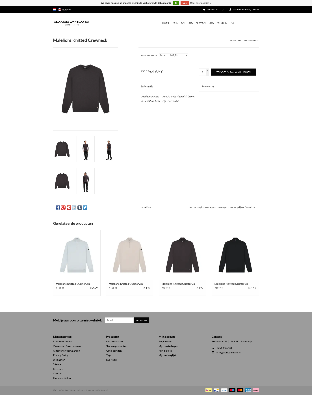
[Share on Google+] (63, 207)
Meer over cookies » (200, 3)
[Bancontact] (216, 390)
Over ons (58, 368)
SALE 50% (187, 22)
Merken (222, 22)
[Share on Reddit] (74, 207)
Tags (108, 355)
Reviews (208, 86)
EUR (64, 9)
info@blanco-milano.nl (228, 352)
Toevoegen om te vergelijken (230, 207)
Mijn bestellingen (168, 346)
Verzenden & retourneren (67, 346)
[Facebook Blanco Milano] (250, 320)
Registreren (165, 341)
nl (54, 9)
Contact (57, 373)
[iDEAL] (208, 390)
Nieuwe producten (116, 346)
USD (70, 9)
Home (166, 22)
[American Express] (248, 390)
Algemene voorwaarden (66, 350)
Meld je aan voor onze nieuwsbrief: (77, 320)
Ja (176, 3)
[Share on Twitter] (85, 207)
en (59, 9)
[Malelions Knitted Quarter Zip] (77, 255)
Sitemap (57, 364)
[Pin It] (69, 207)
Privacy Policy (60, 355)
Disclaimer (59, 359)
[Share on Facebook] (58, 207)
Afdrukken (251, 207)
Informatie (147, 86)
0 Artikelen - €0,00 (216, 9)
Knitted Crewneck (248, 40)
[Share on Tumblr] (79, 207)
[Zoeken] (232, 23)
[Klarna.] (255, 390)
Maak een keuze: (150, 55)
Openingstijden (62, 377)
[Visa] (224, 390)
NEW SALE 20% (205, 22)
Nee (185, 3)
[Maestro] (232, 390)
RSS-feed (111, 359)
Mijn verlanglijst (167, 355)
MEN (175, 22)
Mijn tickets (165, 350)
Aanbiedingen (114, 350)
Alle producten (114, 341)
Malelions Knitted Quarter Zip (73, 283)
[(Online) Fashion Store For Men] (81, 22)
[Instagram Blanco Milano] (256, 320)
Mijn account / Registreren (246, 9)
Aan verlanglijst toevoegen (202, 207)
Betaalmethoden (62, 341)
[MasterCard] (240, 390)
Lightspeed (102, 390)
